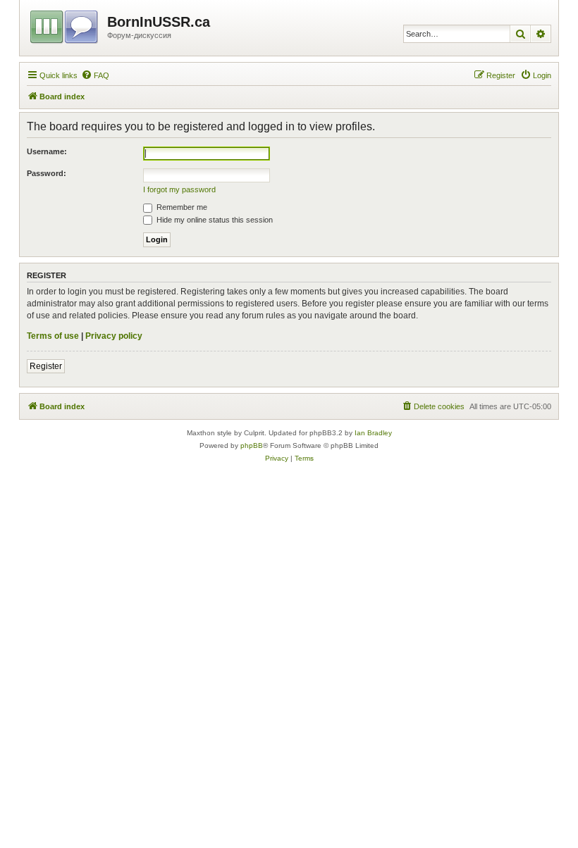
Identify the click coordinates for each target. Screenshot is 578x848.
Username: (47, 151)
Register (46, 366)
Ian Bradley (373, 433)
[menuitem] (95, 75)
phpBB (251, 445)
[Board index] (65, 25)
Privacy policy (113, 336)
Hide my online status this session (213, 220)
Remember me (180, 207)
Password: (46, 173)
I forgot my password (179, 189)
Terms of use (53, 336)
